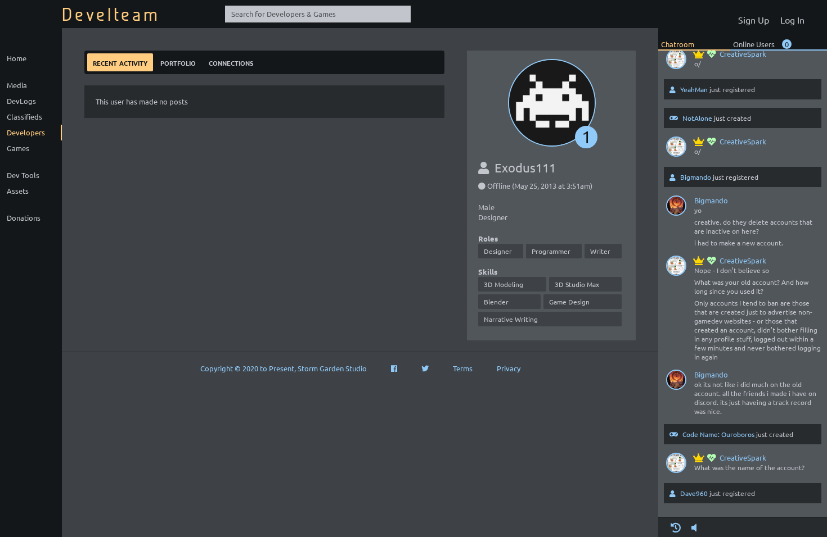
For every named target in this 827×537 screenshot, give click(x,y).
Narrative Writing (511, 319)
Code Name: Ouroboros (718, 434)
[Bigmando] (676, 207)
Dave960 (694, 493)
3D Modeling (503, 284)
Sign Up (753, 19)
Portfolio (178, 62)
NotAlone (697, 117)
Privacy (508, 368)
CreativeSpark (743, 53)
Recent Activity (120, 62)
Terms (463, 368)
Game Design (569, 301)
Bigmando (695, 176)
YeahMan (694, 89)
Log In (792, 19)
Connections (231, 62)
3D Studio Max (577, 284)
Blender (496, 301)
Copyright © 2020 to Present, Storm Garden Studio (283, 368)
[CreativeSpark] (676, 61)
